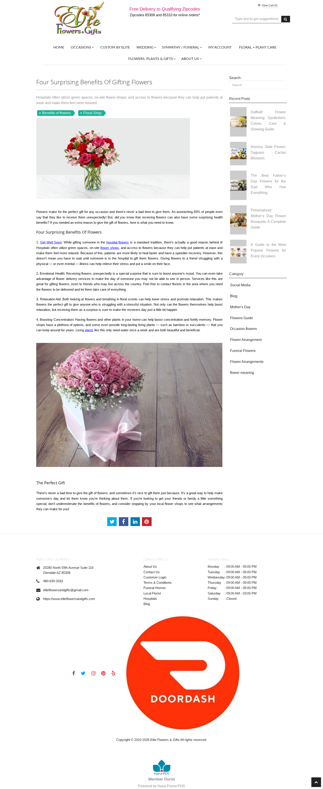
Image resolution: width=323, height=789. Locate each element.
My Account (220, 47)
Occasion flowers (243, 329)
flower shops (109, 248)
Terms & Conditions (157, 582)
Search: (235, 78)
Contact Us (151, 572)
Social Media (240, 285)
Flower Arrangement (246, 340)
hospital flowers (117, 242)
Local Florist (152, 593)
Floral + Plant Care (257, 47)
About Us (150, 566)
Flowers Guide (241, 318)
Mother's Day (240, 307)
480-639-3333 (53, 581)
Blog (233, 296)
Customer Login (154, 577)
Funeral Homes (154, 588)
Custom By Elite (115, 47)
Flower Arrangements (246, 362)
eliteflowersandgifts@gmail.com (66, 590)
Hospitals (150, 598)
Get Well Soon (51, 242)
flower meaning (242, 373)
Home (58, 47)
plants (89, 330)
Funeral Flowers (243, 351)
